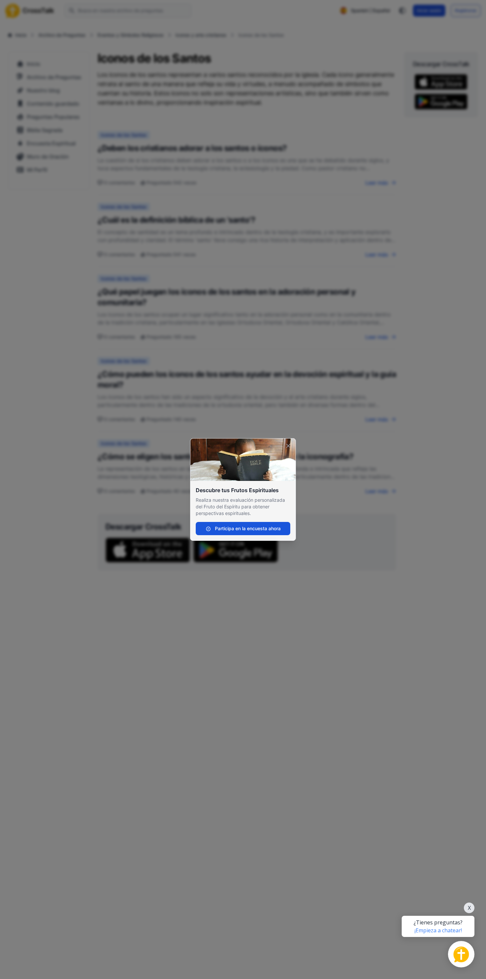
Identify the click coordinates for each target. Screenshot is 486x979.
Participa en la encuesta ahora (247, 528)
